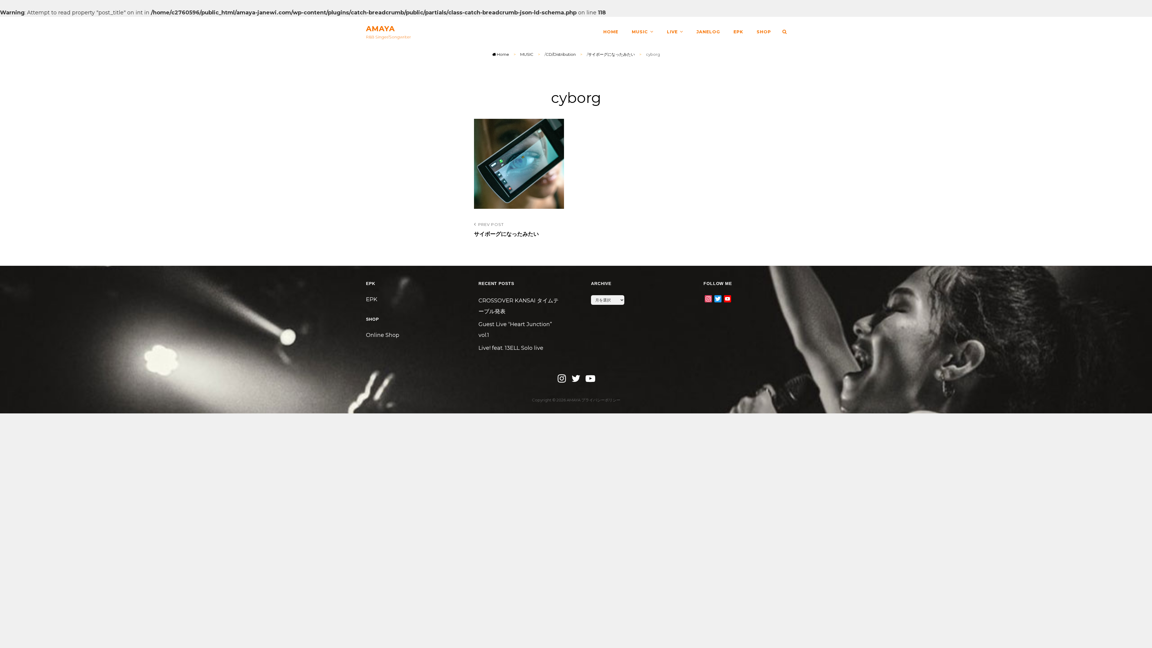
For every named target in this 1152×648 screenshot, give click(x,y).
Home (502, 54)
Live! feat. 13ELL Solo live (510, 348)
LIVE (672, 31)
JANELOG (708, 31)
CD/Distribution (561, 54)
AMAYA (380, 28)
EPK (738, 31)
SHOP (764, 31)
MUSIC (640, 31)
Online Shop (382, 335)
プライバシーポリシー (600, 400)
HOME (610, 31)
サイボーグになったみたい (611, 54)
